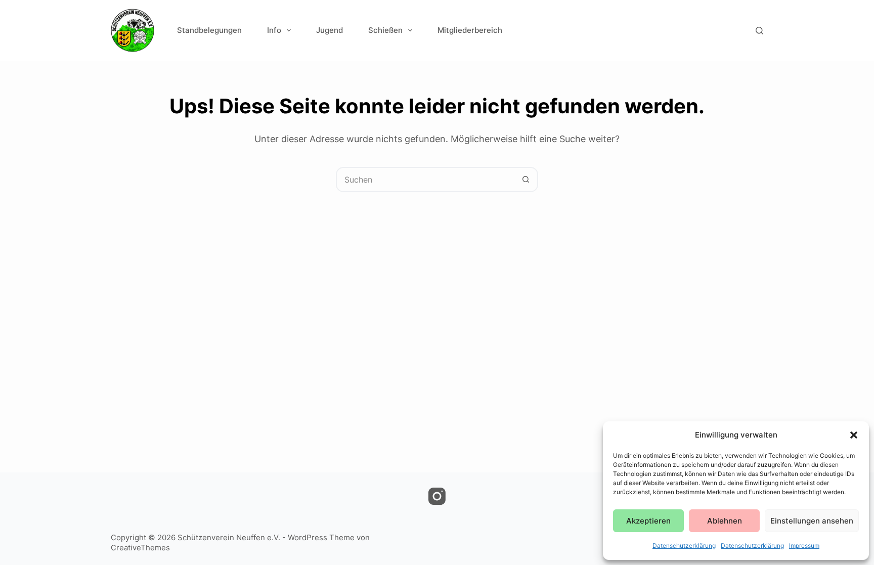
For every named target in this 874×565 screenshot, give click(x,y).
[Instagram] (437, 496)
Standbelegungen (209, 30)
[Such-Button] (525, 179)
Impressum (804, 545)
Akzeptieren (648, 521)
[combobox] (425, 179)
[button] (854, 435)
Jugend (329, 30)
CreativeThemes (140, 547)
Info (274, 30)
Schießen (385, 30)
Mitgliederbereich (470, 30)
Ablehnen (724, 521)
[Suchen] (759, 30)
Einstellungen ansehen (811, 521)
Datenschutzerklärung (684, 545)
